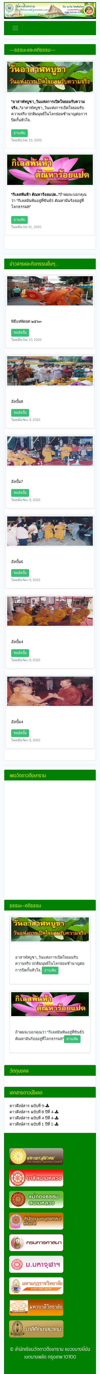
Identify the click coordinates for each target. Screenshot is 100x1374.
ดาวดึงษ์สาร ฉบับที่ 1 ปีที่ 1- (32, 1124)
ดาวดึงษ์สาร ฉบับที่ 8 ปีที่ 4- (32, 1112)
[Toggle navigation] (15, 28)
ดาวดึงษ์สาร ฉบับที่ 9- (28, 1105)
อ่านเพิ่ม (19, 133)
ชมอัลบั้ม (20, 332)
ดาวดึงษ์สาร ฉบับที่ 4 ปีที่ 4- (32, 1118)
